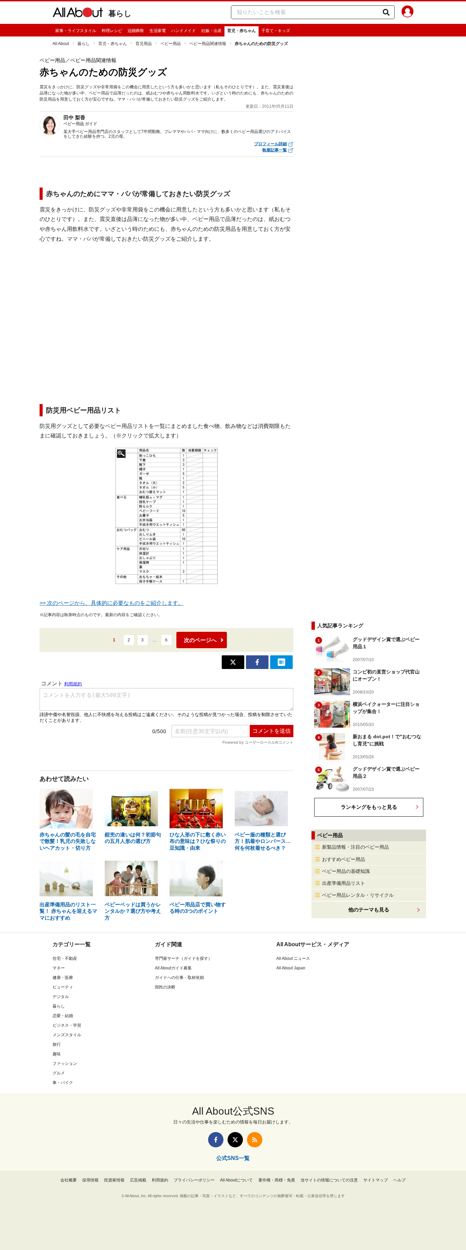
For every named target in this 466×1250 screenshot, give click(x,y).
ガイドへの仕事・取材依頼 (179, 977)
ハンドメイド (183, 30)
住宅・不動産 (65, 958)
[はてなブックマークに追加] (281, 662)
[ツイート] (233, 662)
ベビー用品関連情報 (207, 43)
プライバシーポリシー (194, 1180)
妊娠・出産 (211, 30)
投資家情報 (114, 1180)
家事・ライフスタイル (75, 30)
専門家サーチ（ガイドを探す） (183, 958)
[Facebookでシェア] (257, 662)
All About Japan (290, 968)
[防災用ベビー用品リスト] (166, 516)
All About (61, 43)
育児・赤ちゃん (241, 30)
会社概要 (68, 1180)
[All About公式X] (235, 1139)
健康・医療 (63, 977)
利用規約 (160, 1180)
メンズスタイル (67, 1034)
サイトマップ (375, 1180)
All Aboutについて (236, 1180)
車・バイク (63, 1082)
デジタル (61, 996)
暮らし (120, 13)
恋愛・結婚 (63, 1015)
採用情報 (90, 1180)
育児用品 (143, 43)
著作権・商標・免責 (276, 1180)
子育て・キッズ (275, 30)
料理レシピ (112, 30)
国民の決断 (165, 987)
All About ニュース (293, 958)
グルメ (59, 1073)
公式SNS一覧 (233, 1158)
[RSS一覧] (254, 1139)
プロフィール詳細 (270, 144)
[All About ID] (407, 12)
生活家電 (157, 30)
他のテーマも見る (368, 909)
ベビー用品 (170, 43)
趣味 (57, 1054)
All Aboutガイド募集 (173, 968)
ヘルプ (399, 1180)
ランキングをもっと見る (369, 807)
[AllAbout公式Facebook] (215, 1139)
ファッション (65, 1063)
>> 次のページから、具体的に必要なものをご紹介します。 (112, 603)
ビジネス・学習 (67, 1025)
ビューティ (63, 987)
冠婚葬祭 (136, 30)
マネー (59, 968)
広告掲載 (138, 1180)
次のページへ (200, 640)
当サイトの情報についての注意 (329, 1180)
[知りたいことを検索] (386, 12)
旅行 (57, 1044)
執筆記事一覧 (274, 150)
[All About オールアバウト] (78, 14)
